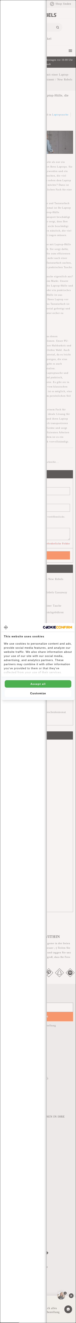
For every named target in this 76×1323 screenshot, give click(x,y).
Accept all (38, 683)
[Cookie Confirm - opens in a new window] (57, 627)
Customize (38, 693)
